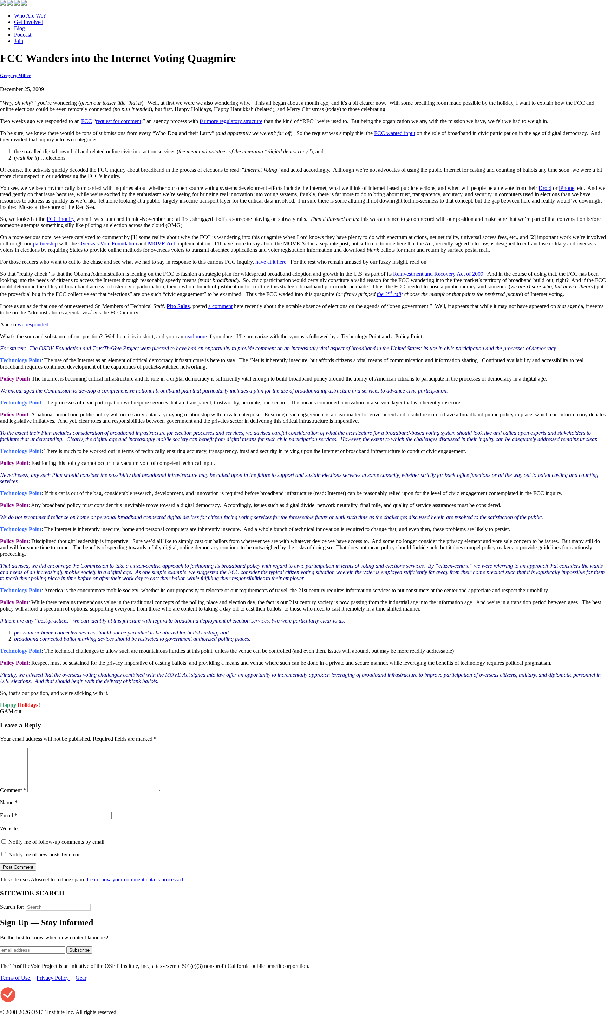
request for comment (118, 121)
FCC (86, 121)
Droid (545, 188)
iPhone (566, 188)
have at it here (270, 262)
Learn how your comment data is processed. (135, 879)
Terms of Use (15, 978)
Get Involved (28, 22)
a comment (220, 306)
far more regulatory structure (231, 121)
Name (9, 802)
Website (9, 828)
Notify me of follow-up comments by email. (57, 842)
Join (18, 41)
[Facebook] (3, 4)
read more (196, 336)
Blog (19, 28)
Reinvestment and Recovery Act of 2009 (438, 274)
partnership (45, 244)
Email (8, 815)
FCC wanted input (394, 133)
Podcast (22, 35)
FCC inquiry (61, 219)
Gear (81, 978)
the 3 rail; (390, 294)
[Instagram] (17, 4)
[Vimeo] (24, 4)
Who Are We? (30, 16)
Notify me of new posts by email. (45, 854)
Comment (13, 790)
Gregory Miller (15, 75)
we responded (33, 324)
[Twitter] (10, 4)
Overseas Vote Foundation (107, 244)
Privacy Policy (53, 978)
